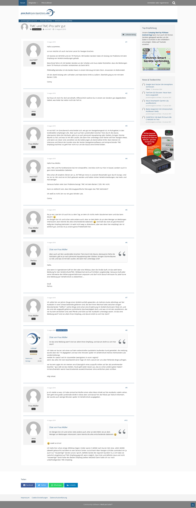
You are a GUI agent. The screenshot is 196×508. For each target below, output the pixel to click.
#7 (126, 297)
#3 (126, 126)
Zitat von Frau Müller (58, 249)
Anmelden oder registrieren (158, 3)
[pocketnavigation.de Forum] (98, 12)
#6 (126, 242)
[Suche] (173, 3)
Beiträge (28, 361)
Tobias (148, 89)
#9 (126, 388)
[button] (28, 485)
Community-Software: (98, 504)
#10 (126, 420)
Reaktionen (29, 358)
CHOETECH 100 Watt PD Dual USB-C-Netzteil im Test (159, 118)
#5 (126, 210)
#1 (126, 42)
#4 (126, 158)
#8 (126, 330)
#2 (126, 93)
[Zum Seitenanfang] (193, 505)
